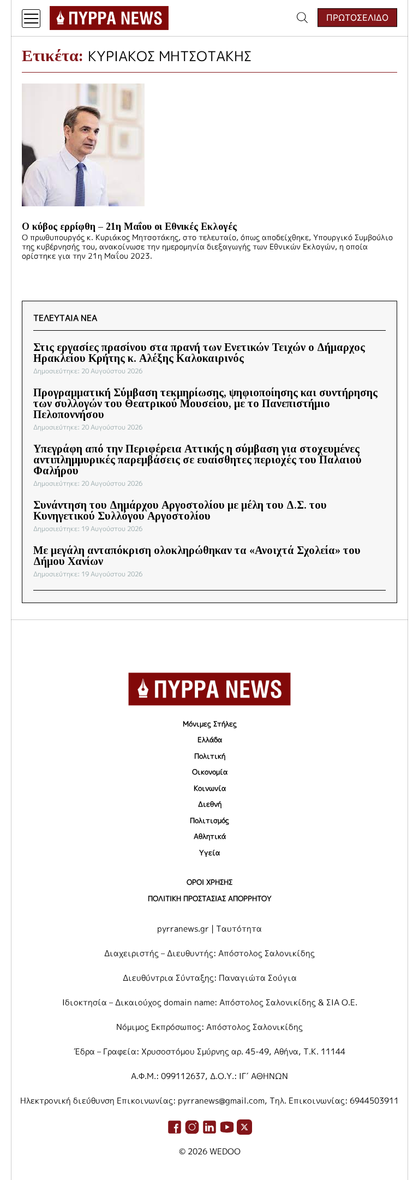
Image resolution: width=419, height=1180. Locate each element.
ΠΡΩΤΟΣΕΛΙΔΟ (357, 17)
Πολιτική (209, 756)
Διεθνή (210, 804)
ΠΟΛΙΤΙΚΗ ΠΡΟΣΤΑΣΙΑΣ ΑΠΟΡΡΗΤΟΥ (210, 898)
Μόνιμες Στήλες (210, 724)
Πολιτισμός (209, 820)
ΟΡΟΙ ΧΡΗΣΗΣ (209, 882)
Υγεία (209, 852)
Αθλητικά (210, 836)
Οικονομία (210, 772)
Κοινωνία (210, 788)
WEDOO (225, 1151)
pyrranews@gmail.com (221, 1100)
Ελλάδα (209, 739)
